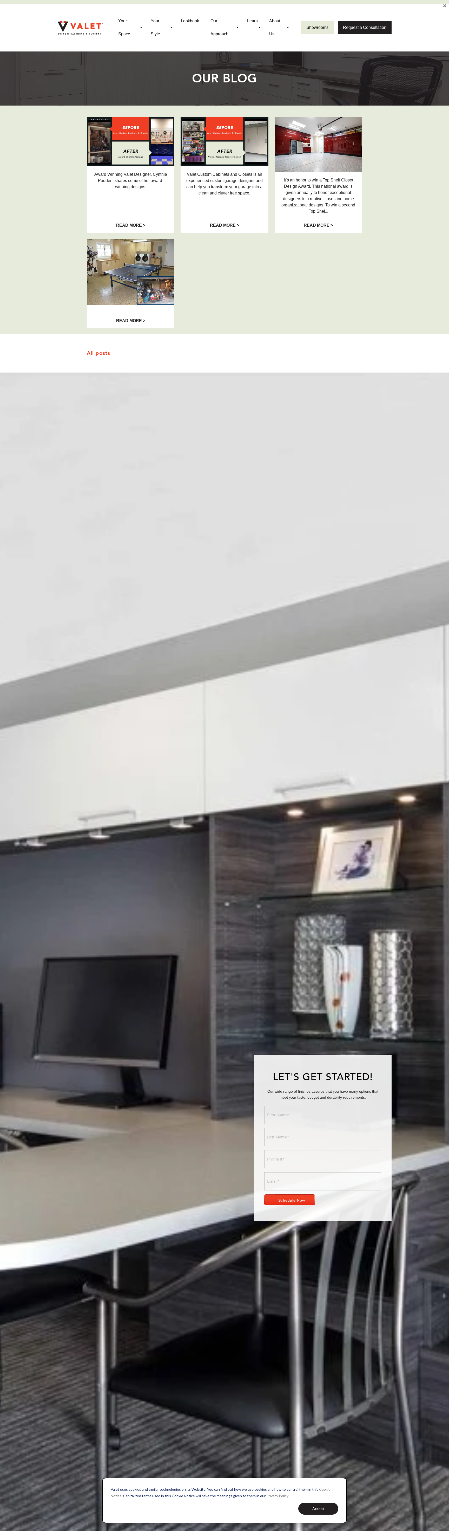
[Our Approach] (237, 27)
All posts (98, 353)
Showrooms (317, 27)
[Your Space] (141, 27)
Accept (318, 1508)
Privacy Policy (277, 1496)
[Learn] (259, 27)
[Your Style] (171, 27)
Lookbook (190, 21)
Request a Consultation (364, 27)
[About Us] (288, 27)
